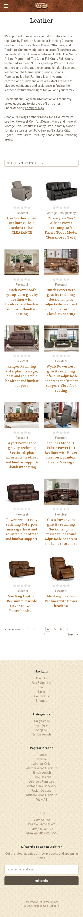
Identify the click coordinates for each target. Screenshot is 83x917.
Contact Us (41, 696)
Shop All (41, 730)
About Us (41, 678)
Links (41, 691)
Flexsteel (41, 759)
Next (71, 634)
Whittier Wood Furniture (41, 768)
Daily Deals (41, 721)
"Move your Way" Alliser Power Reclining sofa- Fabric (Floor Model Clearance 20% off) (61, 228)
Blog (41, 687)
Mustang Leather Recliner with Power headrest (61, 601)
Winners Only (41, 763)
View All (41, 799)
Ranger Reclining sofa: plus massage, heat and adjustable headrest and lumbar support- (22, 376)
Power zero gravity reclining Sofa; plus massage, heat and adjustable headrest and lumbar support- (22, 529)
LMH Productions (49, 902)
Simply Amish (41, 734)
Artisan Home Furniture (41, 795)
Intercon (41, 754)
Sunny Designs (42, 777)
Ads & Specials (42, 682)
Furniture (42, 725)
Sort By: (11, 163)
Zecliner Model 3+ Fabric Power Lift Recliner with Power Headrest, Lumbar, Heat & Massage (61, 452)
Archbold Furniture (41, 781)
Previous (14, 629)
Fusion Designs (41, 790)
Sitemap (41, 700)
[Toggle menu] (6, 6)
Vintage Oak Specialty (41, 786)
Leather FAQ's (34, 108)
